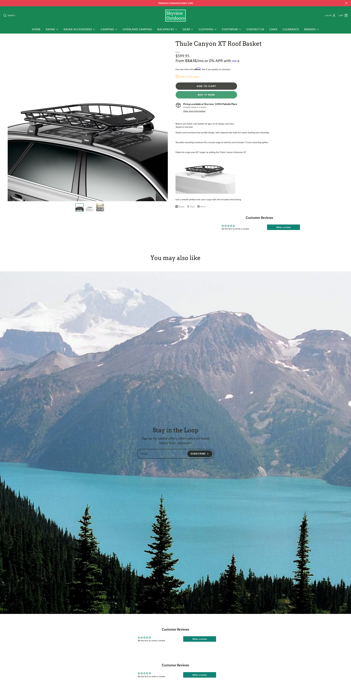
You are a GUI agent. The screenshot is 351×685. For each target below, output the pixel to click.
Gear (186, 29)
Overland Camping (137, 29)
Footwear (230, 29)
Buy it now (206, 94)
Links (273, 29)
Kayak (50, 29)
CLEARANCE (291, 29)
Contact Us (255, 29)
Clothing (206, 29)
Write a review (283, 227)
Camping (107, 29)
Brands (310, 29)
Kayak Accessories (78, 29)
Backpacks (165, 29)
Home (36, 29)
